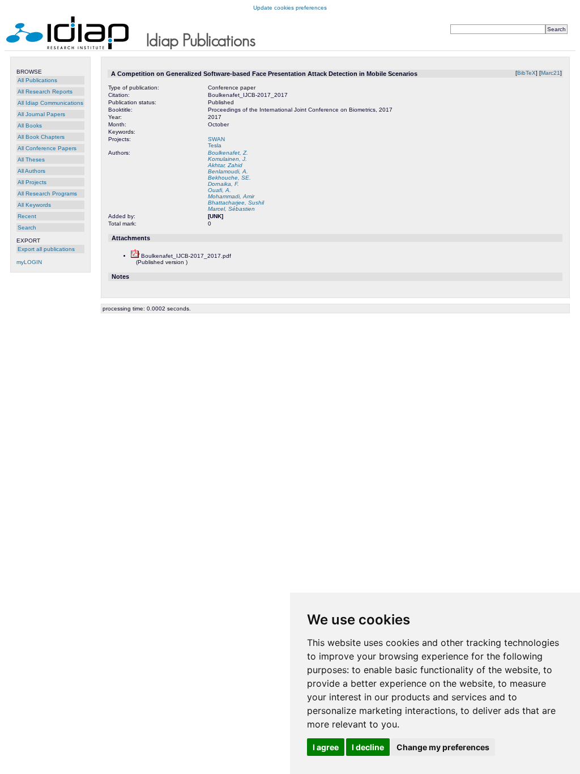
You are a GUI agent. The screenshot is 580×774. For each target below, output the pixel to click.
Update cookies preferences (290, 8)
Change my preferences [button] (442, 747)
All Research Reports (45, 91)
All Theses (31, 159)
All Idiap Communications (50, 103)
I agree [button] (326, 747)
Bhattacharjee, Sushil (236, 202)
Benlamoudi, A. (228, 171)
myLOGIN (29, 262)
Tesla (214, 145)
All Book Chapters (41, 137)
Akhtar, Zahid (225, 165)
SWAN (216, 139)
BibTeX (526, 73)
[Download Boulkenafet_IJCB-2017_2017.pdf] (135, 256)
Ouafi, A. (219, 190)
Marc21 (550, 73)
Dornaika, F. (223, 184)
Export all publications (46, 249)
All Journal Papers (41, 114)
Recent (27, 216)
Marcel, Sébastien (231, 209)
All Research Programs (47, 193)
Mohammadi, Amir (231, 196)
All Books (30, 125)
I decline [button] (368, 747)
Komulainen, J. (227, 159)
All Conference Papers (47, 148)
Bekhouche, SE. (229, 178)
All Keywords (34, 205)
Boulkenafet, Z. (228, 153)
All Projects (32, 182)
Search (27, 227)
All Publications (37, 80)
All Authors (31, 171)
